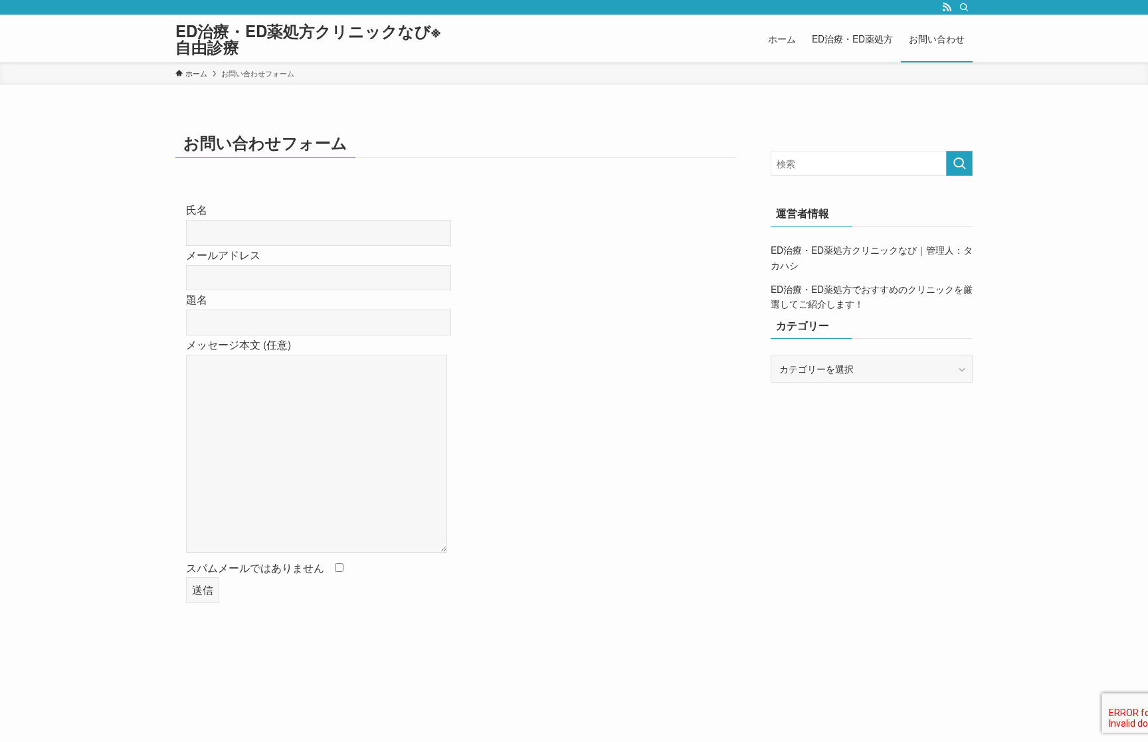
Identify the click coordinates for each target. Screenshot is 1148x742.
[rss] (946, 7)
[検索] (964, 7)
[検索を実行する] (959, 163)
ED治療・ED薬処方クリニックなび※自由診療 (307, 38)
